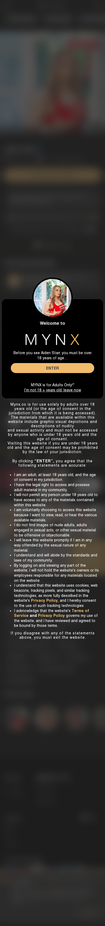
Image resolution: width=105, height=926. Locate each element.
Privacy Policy (51, 615)
